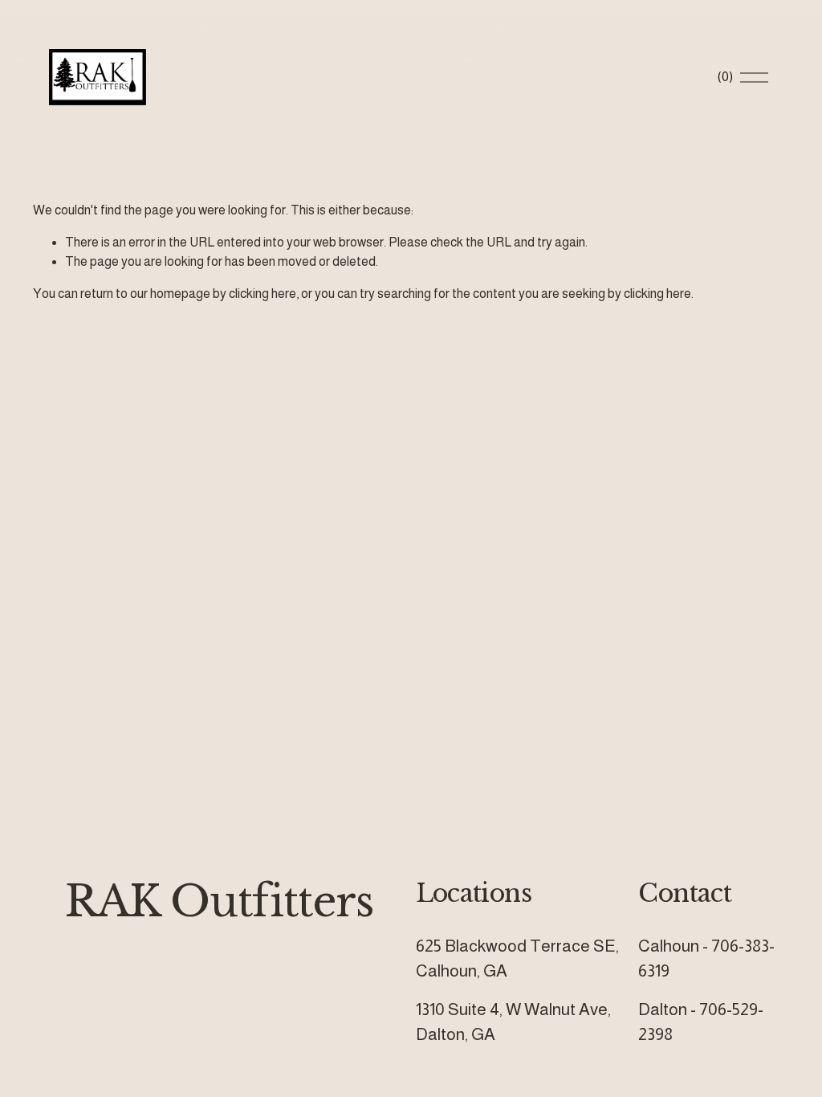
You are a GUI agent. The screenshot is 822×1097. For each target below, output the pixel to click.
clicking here (262, 293)
